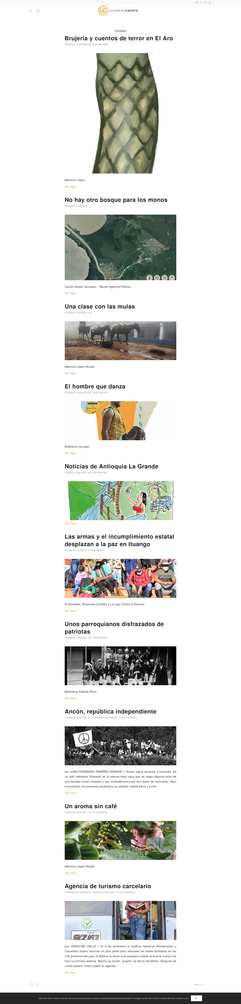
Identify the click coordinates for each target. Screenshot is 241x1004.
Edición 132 (84, 392)
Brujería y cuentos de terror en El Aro (119, 38)
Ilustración (100, 44)
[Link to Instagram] (205, 2)
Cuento (69, 472)
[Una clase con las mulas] (120, 340)
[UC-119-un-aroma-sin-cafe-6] (120, 840)
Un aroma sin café (91, 806)
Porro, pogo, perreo (123, 717)
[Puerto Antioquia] (120, 247)
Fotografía (95, 550)
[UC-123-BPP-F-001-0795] (120, 665)
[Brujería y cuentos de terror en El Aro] (120, 113)
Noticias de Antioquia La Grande (111, 466)
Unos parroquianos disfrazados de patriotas (114, 627)
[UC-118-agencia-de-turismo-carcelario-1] (120, 920)
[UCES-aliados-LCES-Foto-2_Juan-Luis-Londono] (120, 578)
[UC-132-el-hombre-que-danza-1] (120, 420)
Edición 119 (84, 812)
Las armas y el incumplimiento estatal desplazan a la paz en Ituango (119, 540)
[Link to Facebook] (201, 2)
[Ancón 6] (120, 745)
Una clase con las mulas (100, 306)
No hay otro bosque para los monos (116, 199)
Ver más (70, 186)
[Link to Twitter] (197, 2)
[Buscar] (30, 10)
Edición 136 (84, 312)
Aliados (70, 206)
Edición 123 (84, 637)
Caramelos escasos (78, 892)
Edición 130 (83, 472)
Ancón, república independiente (110, 711)
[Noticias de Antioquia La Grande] (120, 500)
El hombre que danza (95, 386)
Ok (196, 998)
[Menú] (38, 10)
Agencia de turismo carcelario (108, 886)
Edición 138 (84, 44)
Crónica (70, 44)
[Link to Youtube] (210, 2)
